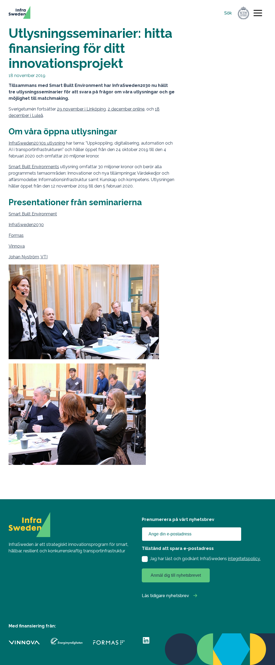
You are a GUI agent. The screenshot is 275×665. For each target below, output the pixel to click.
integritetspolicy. (244, 558)
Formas (16, 235)
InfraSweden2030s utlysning (37, 143)
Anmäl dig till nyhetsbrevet (176, 575)
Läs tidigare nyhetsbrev (165, 595)
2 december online (126, 109)
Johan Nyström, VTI (28, 256)
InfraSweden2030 (26, 224)
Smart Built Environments (34, 166)
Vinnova (17, 246)
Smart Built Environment (33, 213)
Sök (228, 13)
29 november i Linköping (81, 109)
